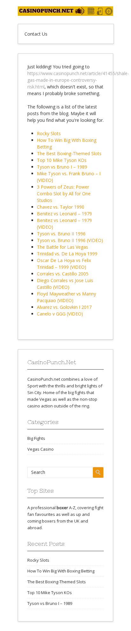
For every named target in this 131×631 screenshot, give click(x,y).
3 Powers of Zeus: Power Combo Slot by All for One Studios (64, 193)
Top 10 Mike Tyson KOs (61, 160)
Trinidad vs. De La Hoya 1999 (67, 254)
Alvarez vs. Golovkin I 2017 (64, 307)
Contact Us (35, 34)
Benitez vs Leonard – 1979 (64, 214)
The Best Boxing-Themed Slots (69, 153)
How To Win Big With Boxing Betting (60, 571)
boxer (62, 507)
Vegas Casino (40, 449)
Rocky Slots (49, 133)
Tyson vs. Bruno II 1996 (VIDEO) (70, 240)
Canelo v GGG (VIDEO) (60, 314)
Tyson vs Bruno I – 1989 (62, 167)
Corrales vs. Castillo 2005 (62, 274)
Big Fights (36, 438)
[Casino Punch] (65, 14)
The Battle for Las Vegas (62, 247)
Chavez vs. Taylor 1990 (60, 207)
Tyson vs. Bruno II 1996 (61, 234)
